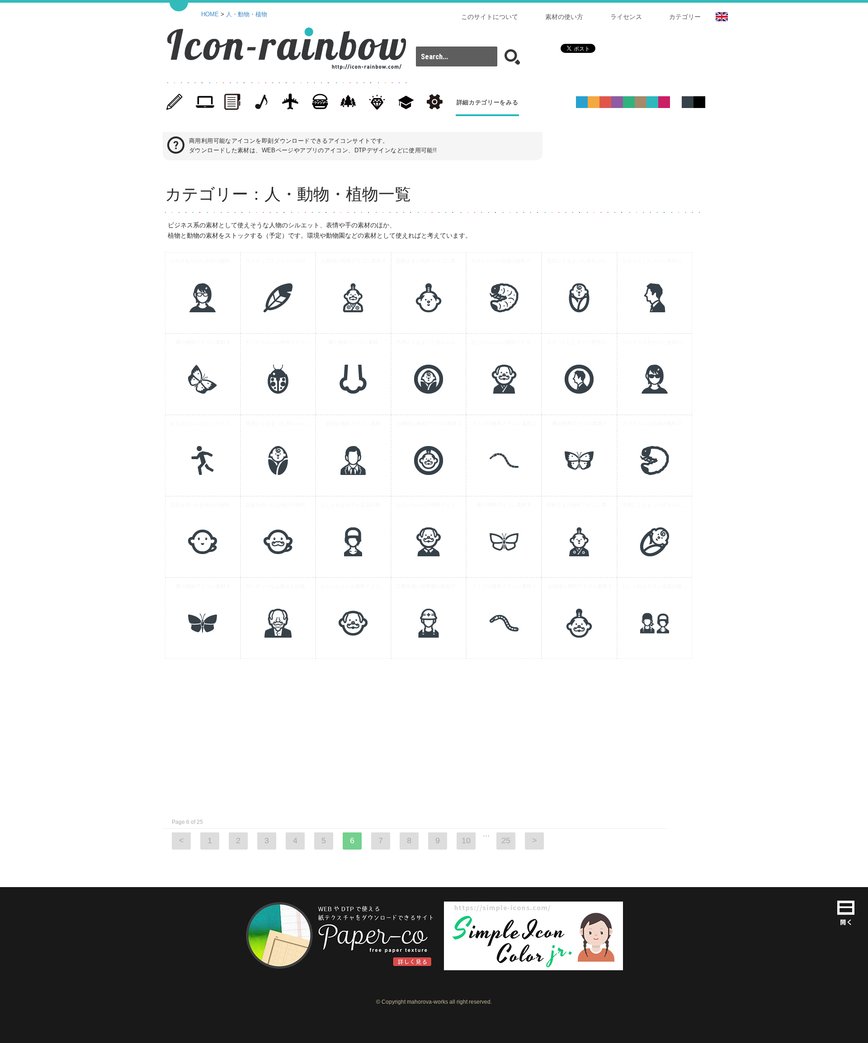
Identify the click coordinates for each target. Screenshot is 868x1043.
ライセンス (626, 16)
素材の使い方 (564, 16)
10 (466, 840)
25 (505, 840)
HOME (210, 14)
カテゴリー (685, 16)
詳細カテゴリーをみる (488, 102)
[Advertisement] (741, 387)
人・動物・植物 (246, 14)
